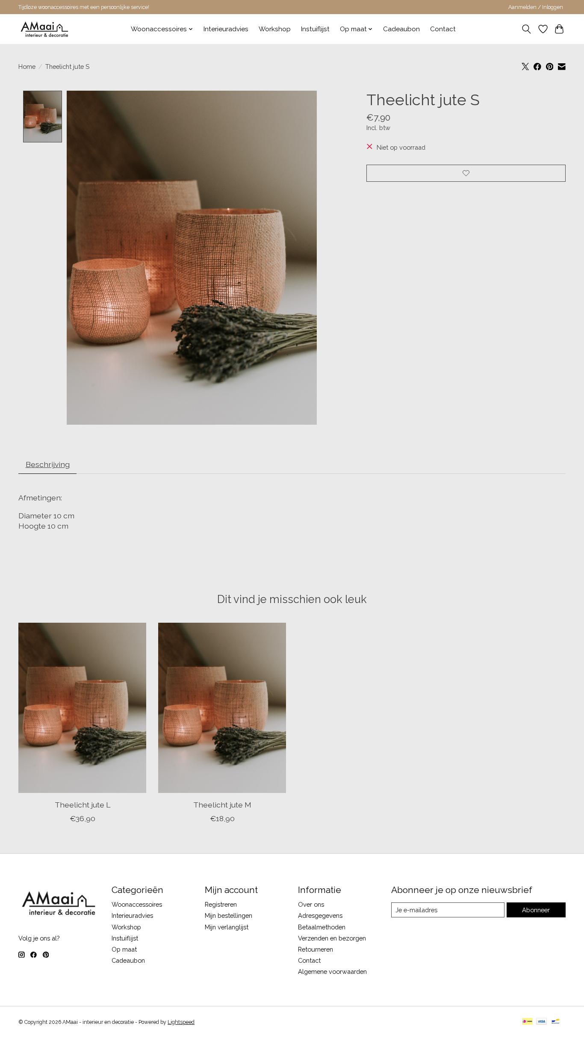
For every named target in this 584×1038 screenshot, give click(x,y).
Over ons (311, 904)
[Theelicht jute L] (82, 708)
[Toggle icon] (526, 29)
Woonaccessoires (137, 904)
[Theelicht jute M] (222, 708)
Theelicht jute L (82, 804)
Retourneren (315, 949)
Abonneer (536, 910)
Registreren (221, 904)
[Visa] (541, 1022)
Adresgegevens (320, 915)
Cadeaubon (401, 29)
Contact (443, 29)
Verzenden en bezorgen (332, 938)
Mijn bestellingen (228, 915)
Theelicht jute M (222, 804)
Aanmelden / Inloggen (535, 7)
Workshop (275, 29)
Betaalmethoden (321, 927)
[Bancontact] (555, 1022)
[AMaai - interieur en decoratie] (44, 29)
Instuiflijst (315, 29)
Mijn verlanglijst (226, 927)
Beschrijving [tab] (48, 464)
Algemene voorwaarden (332, 971)
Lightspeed (181, 1022)
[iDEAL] (527, 1022)
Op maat (124, 949)
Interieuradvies (226, 29)
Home (26, 66)
